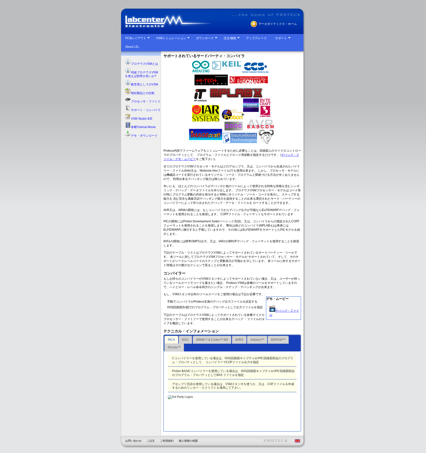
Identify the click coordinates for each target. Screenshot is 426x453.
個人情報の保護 (188, 440)
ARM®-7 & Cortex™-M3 (212, 339)
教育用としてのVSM (144, 84)
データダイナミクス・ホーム (277, 24)
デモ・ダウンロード (144, 135)
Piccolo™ (174, 347)
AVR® (239, 339)
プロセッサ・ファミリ (145, 101)
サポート (281, 38)
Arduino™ (257, 339)
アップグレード (256, 38)
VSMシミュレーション (171, 38)
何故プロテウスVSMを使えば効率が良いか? (141, 74)
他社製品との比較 (143, 93)
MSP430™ (278, 339)
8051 (185, 339)
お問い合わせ (133, 440)
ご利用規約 (167, 440)
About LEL (132, 47)
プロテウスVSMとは (144, 63)
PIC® (171, 339)
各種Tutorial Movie (143, 127)
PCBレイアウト (135, 38)
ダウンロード (205, 38)
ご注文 (151, 440)
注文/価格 (230, 38)
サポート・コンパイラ (145, 110)
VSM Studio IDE (141, 118)
